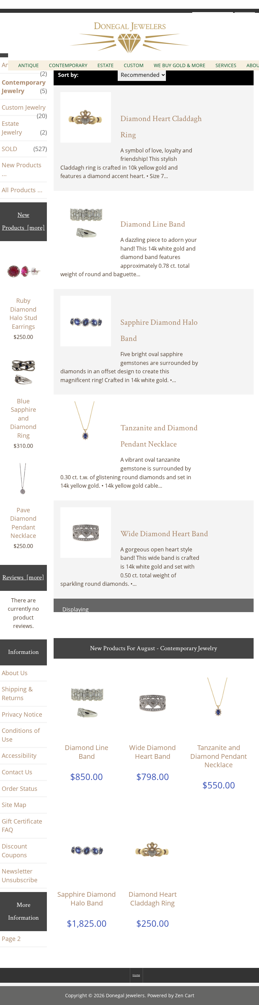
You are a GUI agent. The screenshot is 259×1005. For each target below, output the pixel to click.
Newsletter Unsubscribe (19, 875)
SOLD (24, 149)
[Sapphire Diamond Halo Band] (85, 320)
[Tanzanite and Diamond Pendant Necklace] (85, 426)
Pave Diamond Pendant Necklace (23, 523)
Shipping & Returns (17, 693)
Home (136, 975)
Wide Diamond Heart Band (164, 533)
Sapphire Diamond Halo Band (86, 898)
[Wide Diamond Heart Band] (85, 532)
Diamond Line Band (152, 224)
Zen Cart (184, 995)
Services (225, 65)
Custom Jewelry (24, 109)
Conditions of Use (21, 734)
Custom (134, 65)
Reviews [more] (23, 577)
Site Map (14, 805)
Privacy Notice (22, 714)
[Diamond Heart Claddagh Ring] (85, 116)
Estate (105, 65)
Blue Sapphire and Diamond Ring (23, 418)
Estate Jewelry (24, 127)
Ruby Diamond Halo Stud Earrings (23, 313)
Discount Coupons (14, 850)
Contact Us (17, 772)
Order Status (19, 788)
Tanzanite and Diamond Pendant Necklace (218, 756)
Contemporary (68, 65)
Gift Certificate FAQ (22, 825)
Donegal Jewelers (125, 995)
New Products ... (21, 169)
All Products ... (22, 190)
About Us (15, 673)
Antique (28, 65)
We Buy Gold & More (179, 65)
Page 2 (11, 939)
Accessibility (19, 755)
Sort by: (68, 75)
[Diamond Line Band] (85, 222)
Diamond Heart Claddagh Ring (152, 898)
